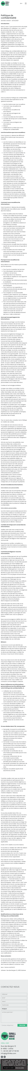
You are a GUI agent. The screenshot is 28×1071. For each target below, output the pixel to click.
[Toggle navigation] (25, 3)
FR (21, 3)
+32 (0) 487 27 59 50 (11, 1051)
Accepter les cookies (9, 1067)
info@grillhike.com (8, 1053)
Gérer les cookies (20, 1067)
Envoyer (22, 1025)
